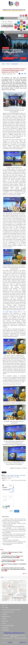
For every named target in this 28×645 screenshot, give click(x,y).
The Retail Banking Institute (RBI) (11, 311)
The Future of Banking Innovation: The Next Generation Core (11, 553)
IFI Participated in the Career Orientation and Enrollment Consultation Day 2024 (12, 557)
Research (4, 618)
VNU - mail (4, 605)
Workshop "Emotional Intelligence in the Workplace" (14, 564)
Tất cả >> (25, 573)
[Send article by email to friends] (20, 73)
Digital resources (5, 616)
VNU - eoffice (4, 607)
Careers (3, 623)
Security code (3, 507)
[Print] (22, 73)
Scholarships (4, 621)
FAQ (4, 544)
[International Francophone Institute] (14, 4)
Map (2, 577)
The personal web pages (7, 625)
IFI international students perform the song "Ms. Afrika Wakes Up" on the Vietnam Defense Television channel (13, 569)
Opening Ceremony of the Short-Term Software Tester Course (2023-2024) (12, 561)
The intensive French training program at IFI (14, 537)
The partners (4, 627)
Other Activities (5, 630)
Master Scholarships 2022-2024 (10, 526)
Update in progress (7, 540)
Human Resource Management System (11, 609)
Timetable (4, 614)
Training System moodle (7, 612)
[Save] (25, 73)
